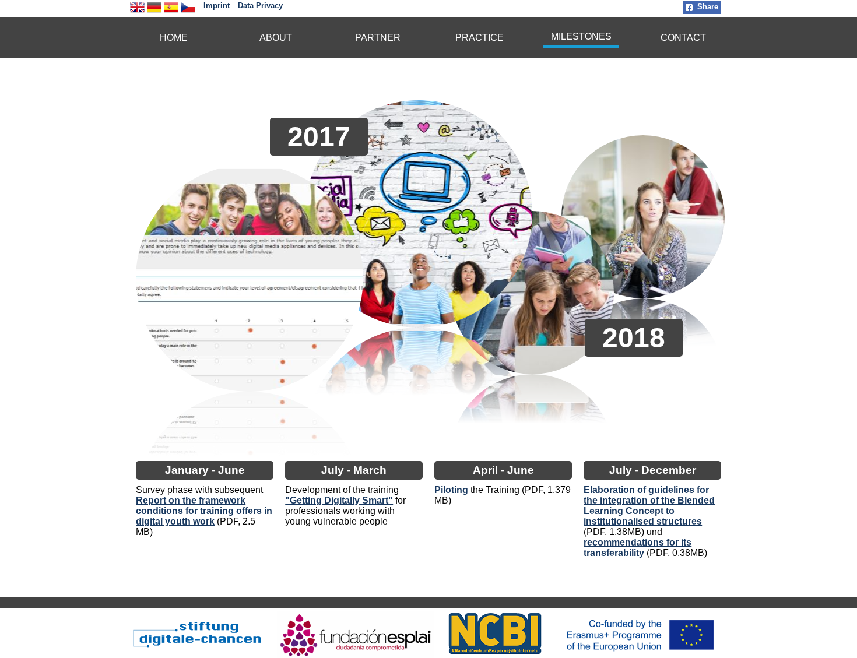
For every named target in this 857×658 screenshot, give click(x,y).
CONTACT (683, 38)
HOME (174, 38)
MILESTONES (581, 36)
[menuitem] (173, 38)
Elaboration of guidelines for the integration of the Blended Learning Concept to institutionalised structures (649, 505)
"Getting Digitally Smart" (339, 500)
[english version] (137, 11)
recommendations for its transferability (637, 547)
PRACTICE (479, 38)
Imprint (216, 5)
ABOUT (275, 38)
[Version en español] (171, 11)
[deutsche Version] (154, 11)
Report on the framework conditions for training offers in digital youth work (204, 510)
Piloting (451, 490)
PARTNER (378, 38)
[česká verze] (188, 11)
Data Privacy (260, 5)
